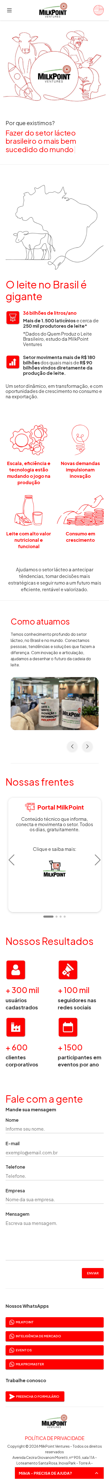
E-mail (13, 1143)
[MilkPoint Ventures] (97, 10)
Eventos (24, 1350)
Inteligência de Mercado (38, 1336)
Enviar (93, 1273)
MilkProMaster (30, 1364)
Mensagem (17, 1214)
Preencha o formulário (37, 1396)
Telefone (15, 1167)
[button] (11, 860)
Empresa (15, 1190)
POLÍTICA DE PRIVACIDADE (54, 1438)
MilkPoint (25, 1322)
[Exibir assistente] (96, 1473)
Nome (12, 1120)
